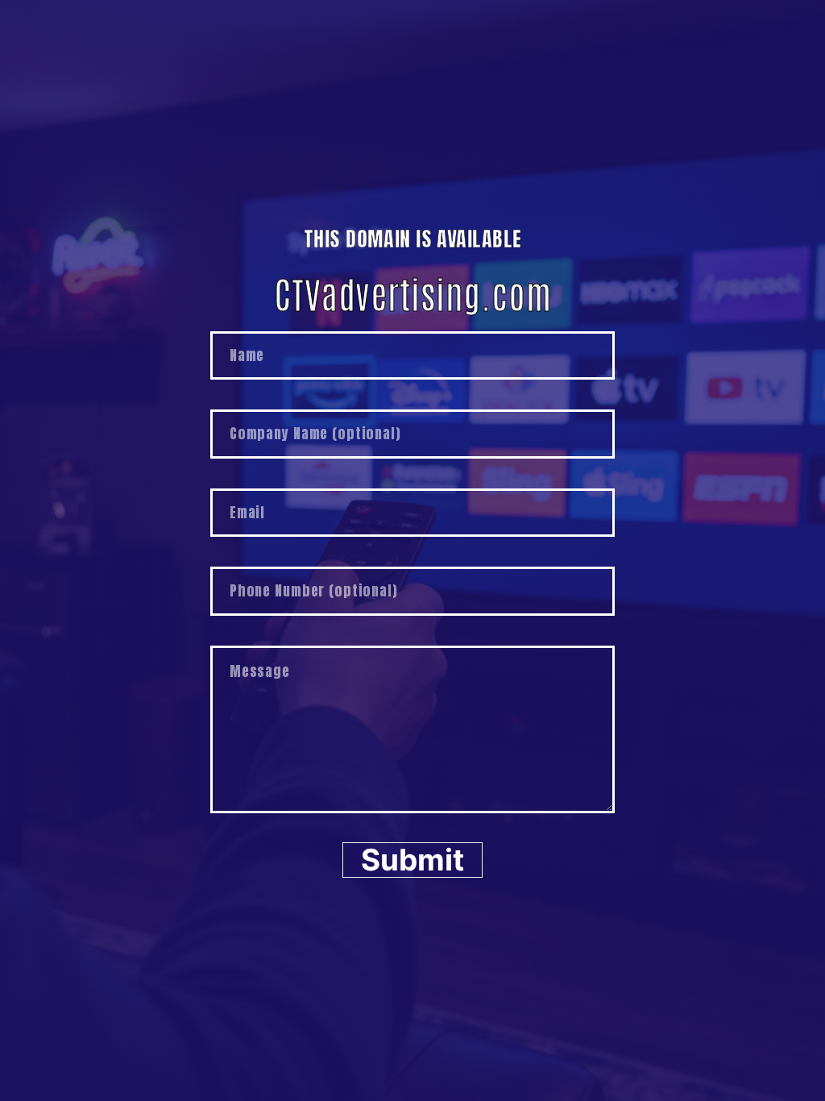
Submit (412, 859)
